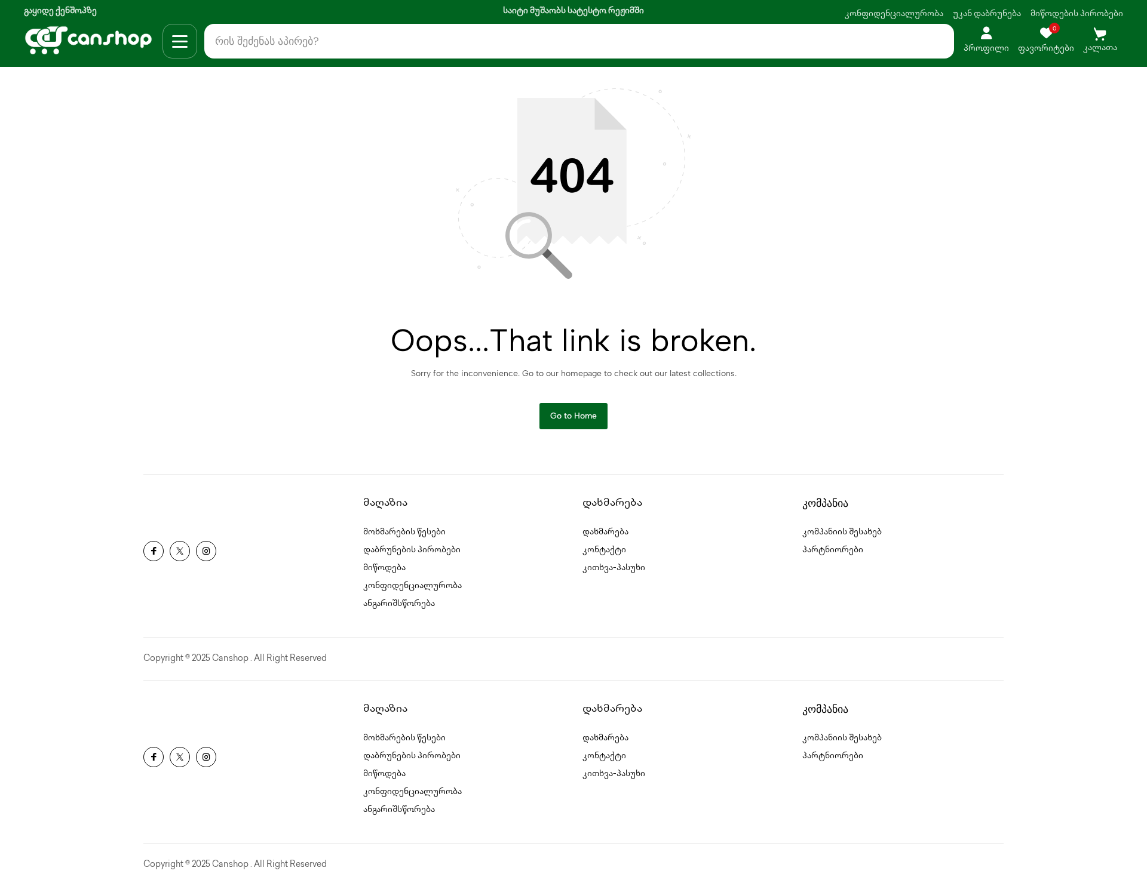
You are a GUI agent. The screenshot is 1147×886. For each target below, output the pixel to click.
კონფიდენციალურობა (894, 14)
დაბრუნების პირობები (412, 550)
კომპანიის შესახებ (842, 532)
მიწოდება (384, 568)
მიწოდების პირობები (1077, 14)
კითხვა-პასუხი (613, 568)
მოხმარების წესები (404, 532)
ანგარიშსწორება (399, 603)
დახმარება (605, 532)
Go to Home (573, 416)
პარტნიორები (832, 550)
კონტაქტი (604, 550)
